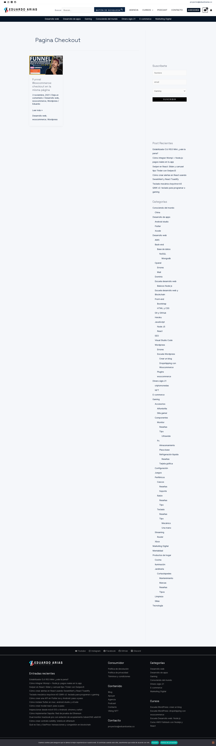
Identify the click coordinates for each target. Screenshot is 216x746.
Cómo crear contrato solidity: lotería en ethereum (52, 721)
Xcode (158, 231)
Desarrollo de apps (72, 19)
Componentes (161, 418)
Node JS (161, 326)
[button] (152, 10)
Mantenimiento (166, 578)
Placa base (164, 450)
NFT (157, 390)
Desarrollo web (52, 19)
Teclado (161, 509)
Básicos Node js (164, 286)
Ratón (160, 496)
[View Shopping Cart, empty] (205, 10)
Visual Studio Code (163, 340)
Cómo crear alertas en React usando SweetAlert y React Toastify (59, 691)
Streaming (159, 532)
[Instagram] (8, 2)
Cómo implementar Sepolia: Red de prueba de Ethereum (55, 713)
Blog (110, 692)
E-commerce (145, 19)
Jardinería (159, 569)
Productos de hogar (162, 555)
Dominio (159, 276)
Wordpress (52, 101)
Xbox (157, 541)
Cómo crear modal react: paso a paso (46, 706)
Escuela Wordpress (166, 354)
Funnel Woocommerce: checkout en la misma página (42, 85)
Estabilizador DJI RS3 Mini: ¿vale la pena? (48, 679)
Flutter (158, 226)
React (159, 331)
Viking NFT (113, 711)
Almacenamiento (167, 445)
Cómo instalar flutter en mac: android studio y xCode (53, 702)
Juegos (158, 473)
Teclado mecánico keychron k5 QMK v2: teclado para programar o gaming (169, 188)
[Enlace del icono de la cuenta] (211, 10)
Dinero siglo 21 (128, 19)
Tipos (162, 592)
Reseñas (163, 427)
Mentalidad (158, 551)
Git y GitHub (160, 313)
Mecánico (166, 523)
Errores (160, 267)
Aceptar (155, 742)
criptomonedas (162, 385)
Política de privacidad (118, 672)
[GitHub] (15, 2)
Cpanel (158, 263)
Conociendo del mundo (107, 19)
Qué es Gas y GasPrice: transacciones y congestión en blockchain (60, 724)
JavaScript (160, 322)
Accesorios (160, 404)
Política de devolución (118, 669)
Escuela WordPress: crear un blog (166, 707)
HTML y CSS (163, 308)
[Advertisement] (170, 44)
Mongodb (166, 258)
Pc (158, 441)
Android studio (162, 221)
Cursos (146, 10)
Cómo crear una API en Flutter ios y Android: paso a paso (56, 698)
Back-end (159, 244)
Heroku (158, 317)
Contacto (177, 10)
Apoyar (111, 696)
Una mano (166, 528)
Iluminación (160, 564)
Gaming (88, 19)
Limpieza (159, 596)
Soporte (163, 491)
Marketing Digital (163, 19)
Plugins (160, 372)
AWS (157, 240)
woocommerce (39, 101)
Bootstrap (161, 304)
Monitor (160, 422)
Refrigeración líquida (168, 454)
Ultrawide (166, 436)
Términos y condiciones (119, 676)
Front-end (159, 299)
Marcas (162, 583)
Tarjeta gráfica (166, 463)
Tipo (161, 431)
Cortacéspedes (164, 573)
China (157, 212)
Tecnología (158, 605)
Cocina (158, 560)
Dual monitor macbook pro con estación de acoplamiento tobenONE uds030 (65, 717)
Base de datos (163, 249)
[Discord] (12, 2)
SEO (157, 336)
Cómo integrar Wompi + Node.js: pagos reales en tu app (55, 683)
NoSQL (162, 254)
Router (160, 537)
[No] (213, 742)
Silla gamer (162, 413)
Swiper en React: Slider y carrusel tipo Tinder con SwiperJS (56, 687)
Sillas (157, 601)
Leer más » (37, 109)
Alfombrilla (162, 408)
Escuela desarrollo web (165, 281)
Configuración (161, 468)
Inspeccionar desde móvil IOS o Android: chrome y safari (55, 709)
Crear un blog (165, 358)
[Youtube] (5, 2)
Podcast (162, 10)
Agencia (133, 10)
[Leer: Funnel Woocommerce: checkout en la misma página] (46, 65)
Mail (159, 272)
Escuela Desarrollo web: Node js (165, 718)
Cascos (160, 482)
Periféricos (160, 477)
